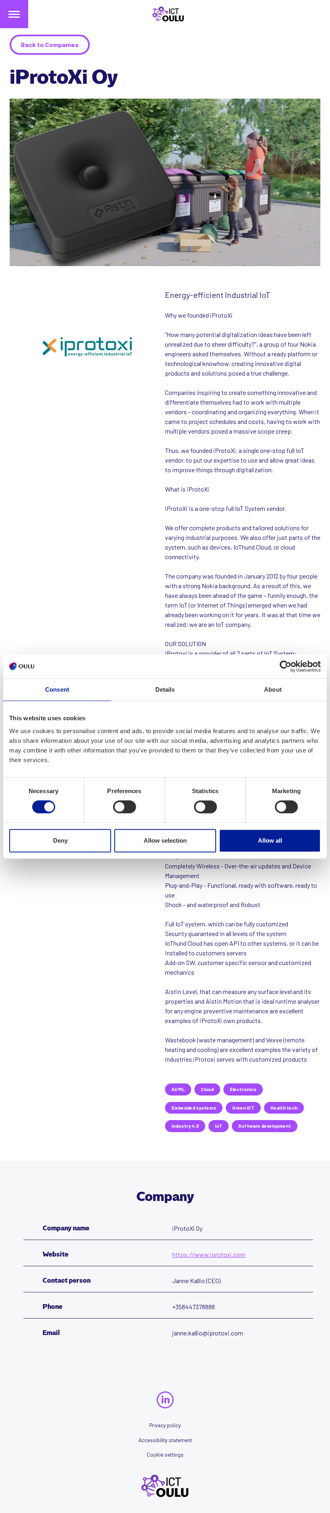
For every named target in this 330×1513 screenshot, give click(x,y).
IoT (218, 1126)
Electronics (243, 1089)
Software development (264, 1126)
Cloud (207, 1089)
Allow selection (165, 840)
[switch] (124, 806)
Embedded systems (193, 1107)
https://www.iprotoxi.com (208, 1254)
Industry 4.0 (185, 1126)
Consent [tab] (57, 689)
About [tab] (273, 689)
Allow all (270, 840)
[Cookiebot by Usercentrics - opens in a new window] (285, 666)
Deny (60, 840)
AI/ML (178, 1089)
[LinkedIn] (165, 1399)
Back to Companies (49, 44)
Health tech (283, 1107)
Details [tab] (165, 689)
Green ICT (243, 1107)
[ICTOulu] (165, 14)
